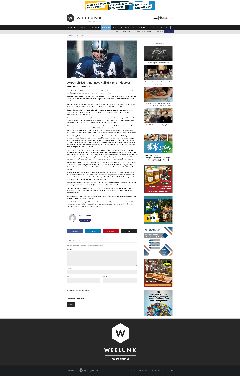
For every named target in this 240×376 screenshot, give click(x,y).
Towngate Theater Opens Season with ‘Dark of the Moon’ (158, 83)
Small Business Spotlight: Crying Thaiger (158, 125)
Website (105, 277)
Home (71, 28)
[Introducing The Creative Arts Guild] (158, 54)
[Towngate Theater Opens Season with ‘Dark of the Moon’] (158, 73)
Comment (70, 249)
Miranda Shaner (72, 86)
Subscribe (168, 32)
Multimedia (139, 28)
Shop (116, 32)
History (106, 28)
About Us (159, 32)
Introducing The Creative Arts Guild (158, 63)
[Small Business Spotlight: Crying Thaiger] (158, 116)
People (95, 28)
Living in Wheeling (159, 28)
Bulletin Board (121, 28)
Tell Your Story (125, 32)
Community (84, 28)
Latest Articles (158, 43)
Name (69, 268)
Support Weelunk (148, 32)
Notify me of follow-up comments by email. (78, 290)
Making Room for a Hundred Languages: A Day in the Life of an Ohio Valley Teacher (158, 104)
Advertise (137, 32)
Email (68, 277)
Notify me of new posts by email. (75, 298)
